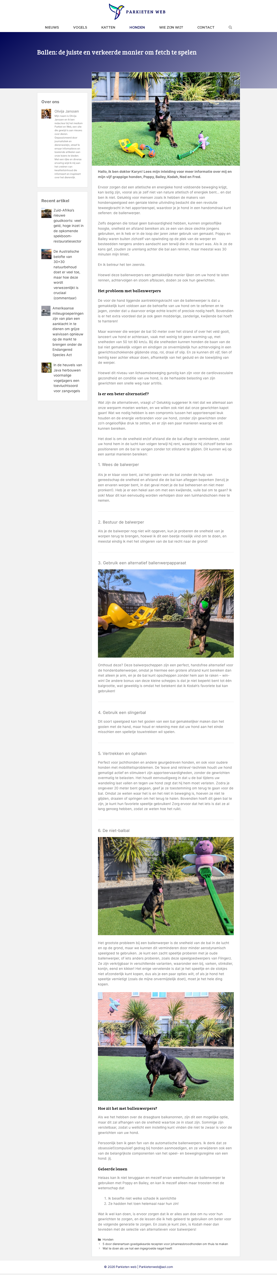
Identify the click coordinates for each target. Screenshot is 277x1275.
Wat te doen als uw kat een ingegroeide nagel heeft (137, 1248)
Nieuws (52, 27)
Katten (108, 27)
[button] (230, 27)
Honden (137, 27)
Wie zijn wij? (171, 27)
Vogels (80, 27)
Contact (206, 27)
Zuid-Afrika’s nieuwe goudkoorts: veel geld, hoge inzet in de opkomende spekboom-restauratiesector (69, 225)
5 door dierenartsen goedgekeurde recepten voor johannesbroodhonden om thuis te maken (165, 1244)
